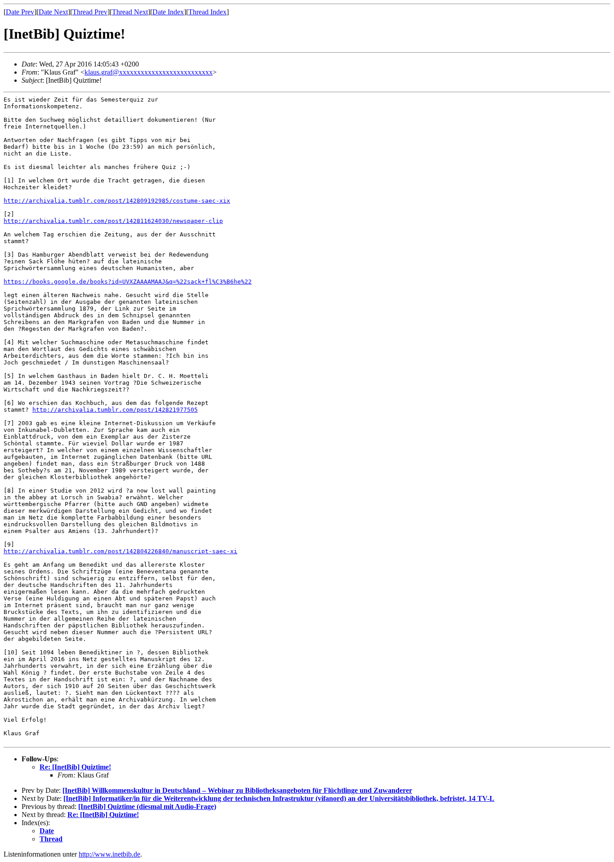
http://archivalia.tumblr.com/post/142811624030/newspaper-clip (113, 221)
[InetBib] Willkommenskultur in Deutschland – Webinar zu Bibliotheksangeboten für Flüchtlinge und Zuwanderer (237, 790)
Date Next (53, 12)
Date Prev (20, 12)
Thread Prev (89, 12)
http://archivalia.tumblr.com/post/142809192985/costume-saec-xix (117, 200)
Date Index (168, 12)
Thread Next (130, 12)
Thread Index (207, 12)
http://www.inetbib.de (109, 854)
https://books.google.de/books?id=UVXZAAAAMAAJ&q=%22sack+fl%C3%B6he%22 (128, 281)
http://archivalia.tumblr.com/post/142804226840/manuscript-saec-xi (120, 551)
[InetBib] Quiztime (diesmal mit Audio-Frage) (147, 806)
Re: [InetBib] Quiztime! (75, 767)
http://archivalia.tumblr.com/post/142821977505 (115, 409)
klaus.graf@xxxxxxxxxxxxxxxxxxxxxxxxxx (149, 72)
